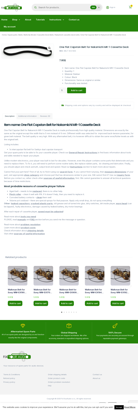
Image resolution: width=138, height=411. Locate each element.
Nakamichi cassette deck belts (67, 35)
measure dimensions (115, 172)
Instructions (55, 19)
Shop (14, 19)
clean (39, 197)
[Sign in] (107, 7)
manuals (21, 219)
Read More (129, 407)
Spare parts (12, 35)
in (98, 7)
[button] (49, 48)
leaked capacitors (20, 203)
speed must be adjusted (50, 211)
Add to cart (76, 90)
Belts (21, 35)
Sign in (112, 7)
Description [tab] (10, 116)
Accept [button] (119, 407)
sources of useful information (59, 178)
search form (66, 172)
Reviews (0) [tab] (45, 116)
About (28, 19)
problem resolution (30, 224)
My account (9, 26)
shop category (31, 175)
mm (93, 7)
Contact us (74, 19)
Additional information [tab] (27, 116)
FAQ (32, 219)
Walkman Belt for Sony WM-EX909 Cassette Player (68, 292)
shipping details (35, 230)
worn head (121, 203)
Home (4, 19)
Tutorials (40, 19)
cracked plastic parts (42, 203)
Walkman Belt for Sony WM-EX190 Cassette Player (16, 292)
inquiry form (123, 175)
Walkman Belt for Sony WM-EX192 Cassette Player (119, 292)
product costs (28, 227)
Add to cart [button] (15, 303)
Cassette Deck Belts (45, 35)
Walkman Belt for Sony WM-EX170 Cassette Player (42, 292)
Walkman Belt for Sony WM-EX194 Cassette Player (93, 292)
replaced (37, 191)
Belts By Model (30, 35)
